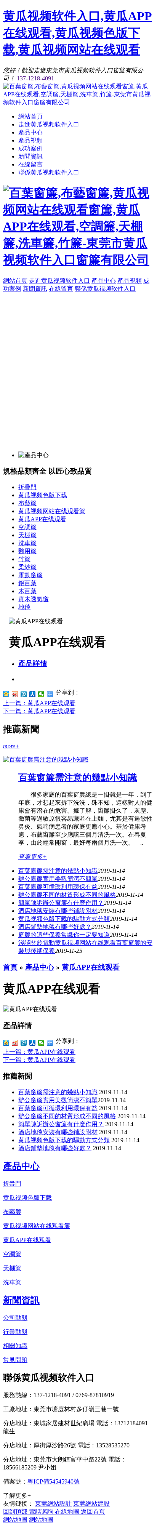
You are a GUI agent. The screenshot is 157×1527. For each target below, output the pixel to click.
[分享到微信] (41, 694)
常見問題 (15, 1360)
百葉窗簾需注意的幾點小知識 (77, 778)
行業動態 (15, 1332)
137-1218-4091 (35, 78)
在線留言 (30, 164)
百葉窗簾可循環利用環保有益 (58, 887)
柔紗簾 (27, 567)
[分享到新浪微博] (15, 694)
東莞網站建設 (91, 1503)
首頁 (10, 967)
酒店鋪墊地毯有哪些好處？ (54, 1148)
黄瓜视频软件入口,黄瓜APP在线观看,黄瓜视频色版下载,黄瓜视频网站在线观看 (77, 32)
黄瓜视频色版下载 (42, 495)
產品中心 (30, 132)
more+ (11, 746)
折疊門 (27, 487)
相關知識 (15, 1346)
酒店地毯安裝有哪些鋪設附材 (58, 911)
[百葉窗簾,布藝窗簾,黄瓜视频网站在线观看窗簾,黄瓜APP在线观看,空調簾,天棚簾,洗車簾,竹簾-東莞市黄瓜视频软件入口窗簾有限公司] (78, 102)
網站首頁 (30, 116)
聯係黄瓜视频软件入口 (48, 172)
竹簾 (24, 559)
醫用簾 (27, 551)
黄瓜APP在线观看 (42, 519)
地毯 (24, 607)
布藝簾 (27, 503)
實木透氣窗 (33, 599)
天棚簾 (27, 535)
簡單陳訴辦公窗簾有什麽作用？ (61, 903)
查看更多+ (32, 856)
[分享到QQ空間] (6, 694)
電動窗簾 (30, 575)
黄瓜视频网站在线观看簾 (51, 511)
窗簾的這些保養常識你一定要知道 (64, 935)
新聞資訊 (30, 156)
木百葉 (27, 591)
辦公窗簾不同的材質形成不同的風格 (67, 895)
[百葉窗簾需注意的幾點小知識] (45, 759)
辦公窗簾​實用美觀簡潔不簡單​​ (58, 879)
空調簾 (27, 527)
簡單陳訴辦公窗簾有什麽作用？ (61, 1124)
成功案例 (30, 148)
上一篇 (39, 703)
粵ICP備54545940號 (53, 1481)
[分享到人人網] (32, 694)
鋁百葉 (27, 583)
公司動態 (15, 1317)
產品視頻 (30, 140)
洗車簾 (27, 543)
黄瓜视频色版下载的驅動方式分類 (64, 919)
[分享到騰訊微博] (24, 694)
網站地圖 (15, 1519)
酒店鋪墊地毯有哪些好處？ (54, 927)
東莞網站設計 (53, 1503)
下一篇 (39, 711)
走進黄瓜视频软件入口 (48, 124)
